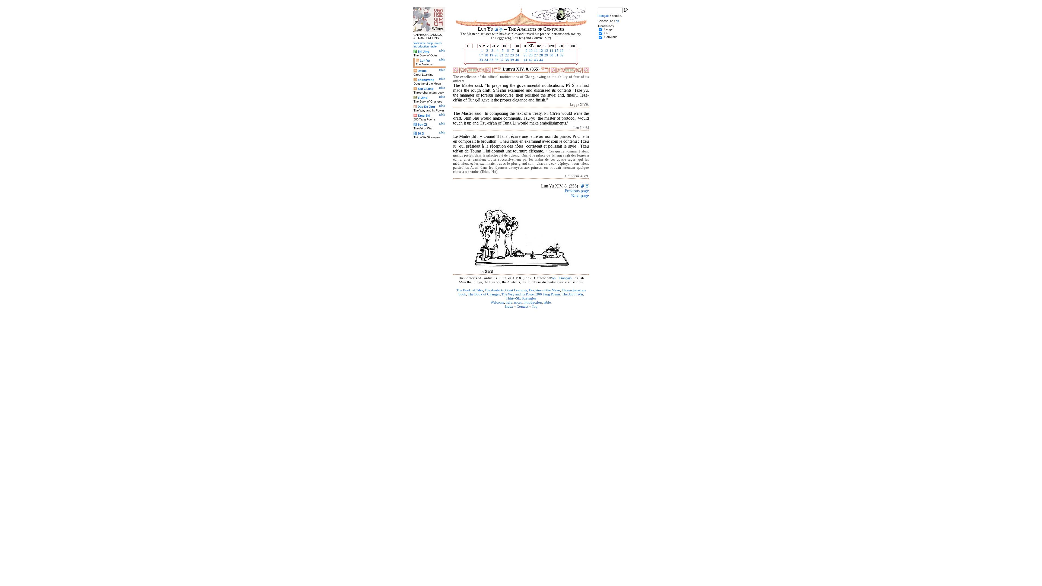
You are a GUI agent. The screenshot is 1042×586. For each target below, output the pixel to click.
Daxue (422, 70)
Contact (522, 306)
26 (530, 55)
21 (501, 55)
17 (480, 55)
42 (530, 60)
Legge (608, 29)
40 (516, 60)
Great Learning (516, 290)
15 (556, 51)
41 (525, 60)
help (509, 302)
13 (546, 51)
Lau (606, 33)
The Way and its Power (518, 294)
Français (565, 278)
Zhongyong (426, 79)
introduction (532, 302)
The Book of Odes (469, 290)
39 (511, 60)
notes (518, 302)
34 (486, 60)
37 (501, 60)
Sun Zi (422, 124)
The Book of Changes (484, 294)
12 (540, 51)
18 (486, 55)
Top (535, 306)
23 (511, 55)
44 (540, 60)
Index (509, 306)
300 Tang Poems (548, 294)
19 (491, 55)
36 (496, 60)
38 (506, 60)
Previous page (577, 191)
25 (525, 55)
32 (561, 55)
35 (491, 60)
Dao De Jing (426, 106)
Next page (580, 195)
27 (535, 55)
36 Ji (421, 133)
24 (516, 55)
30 (551, 55)
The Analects (494, 290)
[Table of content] (501, 29)
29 (546, 55)
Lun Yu (425, 60)
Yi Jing (422, 97)
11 (535, 51)
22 (506, 55)
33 (480, 60)
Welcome (497, 302)
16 (561, 51)
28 (540, 55)
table (547, 302)
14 (551, 51)
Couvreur (610, 37)
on (554, 278)
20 (496, 55)
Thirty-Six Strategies (521, 298)
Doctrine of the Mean (544, 290)
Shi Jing (423, 51)
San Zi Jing (426, 88)
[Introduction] (496, 29)
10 (530, 51)
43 (535, 60)
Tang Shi (424, 115)
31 (556, 55)
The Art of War (572, 294)
